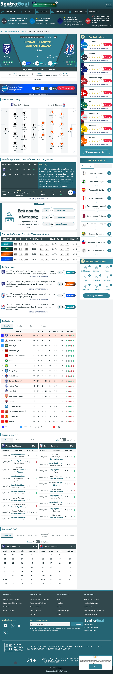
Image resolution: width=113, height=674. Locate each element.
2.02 (61, 244)
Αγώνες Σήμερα (8, 610)
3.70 (20, 259)
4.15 (26, 259)
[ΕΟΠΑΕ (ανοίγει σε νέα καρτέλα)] (64, 660)
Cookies (98, 663)
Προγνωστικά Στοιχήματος (12, 603)
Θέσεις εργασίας (90, 630)
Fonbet (91, 89)
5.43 (20, 244)
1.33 (15, 244)
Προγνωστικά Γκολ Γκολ (38, 603)
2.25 (46, 244)
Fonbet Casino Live (90, 614)
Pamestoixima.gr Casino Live (94, 610)
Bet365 (92, 101)
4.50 (26, 249)
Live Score (6, 607)
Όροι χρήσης (88, 624)
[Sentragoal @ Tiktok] (5, 632)
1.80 (46, 249)
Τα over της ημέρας (36, 607)
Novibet (92, 53)
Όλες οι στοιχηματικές (95, 152)
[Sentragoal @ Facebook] (5, 625)
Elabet (91, 65)
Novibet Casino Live (91, 603)
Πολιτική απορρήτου (91, 627)
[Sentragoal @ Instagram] (19, 625)
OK (95, 667)
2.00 (41, 249)
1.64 (41, 244)
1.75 (15, 249)
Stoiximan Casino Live (91, 599)
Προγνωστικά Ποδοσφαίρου (40, 599)
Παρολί (32, 614)
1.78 (15, 259)
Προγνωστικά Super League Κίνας (31, 37)
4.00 (20, 254)
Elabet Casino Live (90, 607)
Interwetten (94, 125)
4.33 (26, 254)
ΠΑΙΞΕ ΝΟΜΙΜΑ (66, 88)
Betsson (92, 137)
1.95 (67, 249)
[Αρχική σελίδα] (1, 31)
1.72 (15, 254)
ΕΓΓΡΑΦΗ (109, 5)
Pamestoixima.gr (95, 77)
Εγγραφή (77, 624)
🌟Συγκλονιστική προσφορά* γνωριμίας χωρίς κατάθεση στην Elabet (73, 19)
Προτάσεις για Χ (35, 610)
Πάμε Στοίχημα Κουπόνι (11, 599)
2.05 (67, 254)
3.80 (20, 249)
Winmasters (93, 113)
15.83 (26, 244)
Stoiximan (93, 41)
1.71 (67, 244)
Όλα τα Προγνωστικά (95, 295)
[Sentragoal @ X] (12, 625)
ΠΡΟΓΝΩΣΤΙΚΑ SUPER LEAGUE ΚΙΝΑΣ (14, 31)
